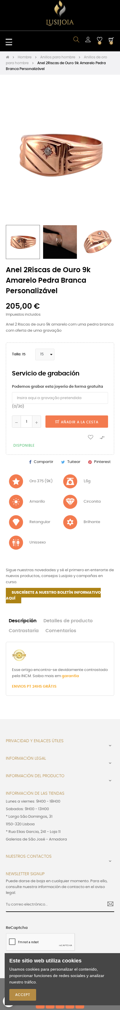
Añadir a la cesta (79, 422)
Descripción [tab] (23, 621)
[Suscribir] (108, 904)
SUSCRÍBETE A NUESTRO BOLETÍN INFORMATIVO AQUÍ (53, 595)
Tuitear (73, 462)
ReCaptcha (17, 928)
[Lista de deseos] (90, 437)
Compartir (43, 462)
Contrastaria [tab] (24, 631)
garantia (70, 676)
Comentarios (60, 631)
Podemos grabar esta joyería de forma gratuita (57, 387)
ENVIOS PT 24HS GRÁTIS (34, 687)
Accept (22, 995)
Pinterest (102, 462)
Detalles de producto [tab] (68, 621)
